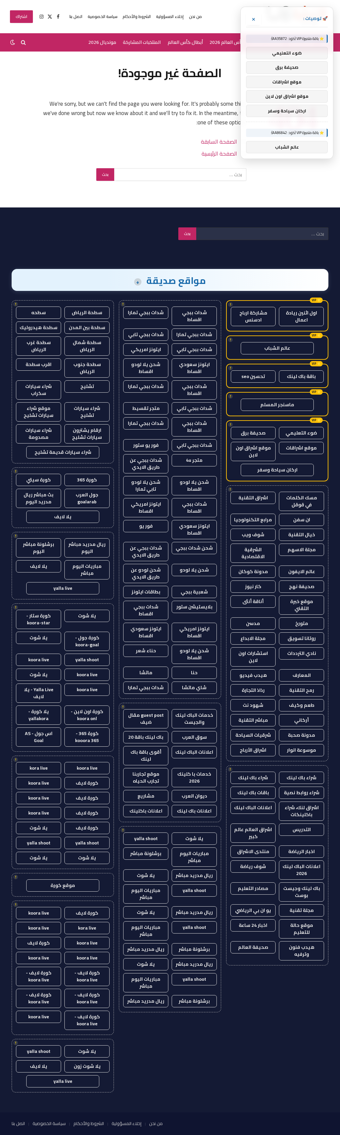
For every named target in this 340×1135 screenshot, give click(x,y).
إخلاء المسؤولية (170, 16)
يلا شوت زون (87, 1066)
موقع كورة (62, 885)
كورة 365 (87, 479)
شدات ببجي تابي (146, 334)
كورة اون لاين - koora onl (87, 715)
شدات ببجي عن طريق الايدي (146, 463)
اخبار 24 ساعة (253, 925)
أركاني (301, 720)
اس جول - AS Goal (38, 737)
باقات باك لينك (253, 792)
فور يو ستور (146, 445)
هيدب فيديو (253, 675)
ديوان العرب (194, 796)
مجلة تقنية (302, 910)
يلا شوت (194, 838)
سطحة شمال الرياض (87, 346)
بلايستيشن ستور (194, 606)
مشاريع (145, 796)
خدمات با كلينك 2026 (194, 777)
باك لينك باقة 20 (145, 737)
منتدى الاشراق (253, 851)
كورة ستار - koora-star (38, 619)
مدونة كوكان (253, 571)
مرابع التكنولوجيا (253, 519)
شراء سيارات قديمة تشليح (63, 452)
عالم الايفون (301, 571)
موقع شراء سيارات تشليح (38, 412)
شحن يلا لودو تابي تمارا (145, 485)
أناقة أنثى (253, 601)
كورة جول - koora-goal (87, 641)
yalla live (62, 588)
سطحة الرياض (87, 312)
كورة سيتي (38, 479)
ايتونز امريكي (146, 349)
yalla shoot (146, 838)
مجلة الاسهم (302, 549)
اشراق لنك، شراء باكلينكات (302, 811)
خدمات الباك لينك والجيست (194, 718)
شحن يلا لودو (194, 570)
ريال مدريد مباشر (194, 875)
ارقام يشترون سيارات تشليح (87, 433)
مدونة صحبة (301, 735)
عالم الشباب (277, 348)
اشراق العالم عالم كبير (253, 833)
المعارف (302, 675)
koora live (38, 659)
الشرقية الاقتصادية (253, 553)
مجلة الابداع (253, 638)
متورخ (301, 623)
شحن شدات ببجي (194, 548)
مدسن (253, 623)
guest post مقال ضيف (146, 718)
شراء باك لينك (301, 777)
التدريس (302, 829)
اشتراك (21, 16)
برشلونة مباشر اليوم (38, 548)
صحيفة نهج (301, 586)
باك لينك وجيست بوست (301, 892)
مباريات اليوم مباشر (194, 857)
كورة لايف (87, 783)
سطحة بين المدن (87, 327)
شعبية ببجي (194, 591)
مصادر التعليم (253, 888)
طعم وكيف (301, 705)
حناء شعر (146, 650)
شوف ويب (253, 534)
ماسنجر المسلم (277, 404)
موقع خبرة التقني (301, 605)
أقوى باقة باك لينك (145, 755)
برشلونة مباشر (145, 853)
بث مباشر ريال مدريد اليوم (38, 498)
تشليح (87, 386)
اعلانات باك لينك (194, 811)
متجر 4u (194, 460)
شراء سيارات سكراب (38, 390)
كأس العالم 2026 (227, 42)
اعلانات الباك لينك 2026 (301, 870)
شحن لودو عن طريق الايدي (146, 573)
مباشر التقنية (253, 720)
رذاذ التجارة (253, 690)
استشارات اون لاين (253, 657)
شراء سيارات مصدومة (38, 433)
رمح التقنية (301, 690)
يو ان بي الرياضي (253, 910)
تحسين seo (253, 376)
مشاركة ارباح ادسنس (253, 316)
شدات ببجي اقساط (194, 316)
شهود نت (253, 705)
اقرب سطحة (38, 364)
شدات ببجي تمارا (146, 312)
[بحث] (23, 42)
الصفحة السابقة (219, 141)
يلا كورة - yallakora (38, 715)
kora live (39, 768)
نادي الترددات (301, 653)
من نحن (195, 16)
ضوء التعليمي (301, 433)
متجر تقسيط (146, 408)
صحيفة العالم (253, 947)
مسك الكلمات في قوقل (301, 501)
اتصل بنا (75, 16)
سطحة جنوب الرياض (87, 368)
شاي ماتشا (194, 687)
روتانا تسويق (302, 638)
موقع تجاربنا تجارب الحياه (145, 777)
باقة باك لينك (301, 376)
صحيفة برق (253, 433)
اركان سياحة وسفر (277, 469)
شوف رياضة (253, 866)
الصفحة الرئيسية (219, 153)
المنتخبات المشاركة (142, 42)
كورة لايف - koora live (87, 976)
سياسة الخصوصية (103, 16)
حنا (194, 672)
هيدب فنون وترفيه (301, 950)
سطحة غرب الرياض (39, 346)
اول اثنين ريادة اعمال (301, 316)
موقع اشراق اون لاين (253, 451)
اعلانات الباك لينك (253, 807)
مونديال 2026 (102, 42)
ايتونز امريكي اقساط (146, 507)
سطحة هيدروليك (38, 327)
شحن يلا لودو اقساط (145, 368)
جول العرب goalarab (87, 498)
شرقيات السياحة (253, 735)
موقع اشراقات (301, 447)
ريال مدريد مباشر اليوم (87, 548)
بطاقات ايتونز (145, 591)
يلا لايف (62, 516)
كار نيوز (253, 586)
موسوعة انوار (301, 750)
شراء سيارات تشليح (87, 412)
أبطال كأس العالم (185, 42)
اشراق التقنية (253, 497)
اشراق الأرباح (253, 750)
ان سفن (301, 519)
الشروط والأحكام (137, 16)
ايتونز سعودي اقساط (194, 368)
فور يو (146, 526)
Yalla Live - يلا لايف (38, 693)
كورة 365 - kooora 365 (87, 737)
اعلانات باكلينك (145, 811)
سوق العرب (194, 737)
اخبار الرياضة (301, 851)
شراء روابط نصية (301, 792)
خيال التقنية (301, 534)
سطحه (38, 312)
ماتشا (145, 672)
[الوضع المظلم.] (13, 42)
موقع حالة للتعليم (301, 929)
